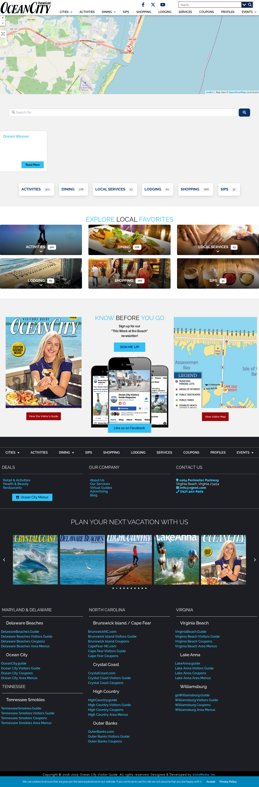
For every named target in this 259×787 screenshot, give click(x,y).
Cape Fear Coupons (103, 656)
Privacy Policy (228, 781)
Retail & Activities (16, 480)
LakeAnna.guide (187, 663)
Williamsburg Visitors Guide (196, 700)
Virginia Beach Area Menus (196, 646)
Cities (64, 12)
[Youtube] (162, 4)
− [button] (3, 23)
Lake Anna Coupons (190, 673)
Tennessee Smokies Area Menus (26, 723)
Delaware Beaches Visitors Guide (26, 636)
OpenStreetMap (237, 92)
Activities (87, 12)
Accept (210, 781)
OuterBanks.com (101, 732)
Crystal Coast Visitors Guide (109, 678)
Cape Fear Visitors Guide (107, 651)
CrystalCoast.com (101, 673)
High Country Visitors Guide (109, 705)
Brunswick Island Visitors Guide (112, 636)
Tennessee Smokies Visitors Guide (27, 713)
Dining (107, 12)
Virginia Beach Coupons (193, 641)
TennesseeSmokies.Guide (21, 708)
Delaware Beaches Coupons (23, 641)
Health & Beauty (16, 484)
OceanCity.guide (14, 663)
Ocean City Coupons (17, 673)
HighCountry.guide (102, 700)
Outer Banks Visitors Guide (109, 736)
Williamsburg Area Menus (195, 710)
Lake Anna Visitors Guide (194, 668)
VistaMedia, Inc (204, 774)
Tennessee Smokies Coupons (24, 718)
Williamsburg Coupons (193, 705)
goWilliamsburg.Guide (192, 695)
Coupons (206, 12)
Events (247, 12)
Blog (93, 495)
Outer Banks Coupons (105, 741)
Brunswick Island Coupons (108, 641)
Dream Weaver (16, 136)
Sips (126, 12)
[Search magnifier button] (250, 4)
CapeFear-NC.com (102, 646)
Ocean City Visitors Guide (20, 668)
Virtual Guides (101, 488)
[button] (4, 560)
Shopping (143, 12)
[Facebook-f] (143, 4)
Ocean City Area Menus (19, 678)
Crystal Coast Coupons (105, 683)
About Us (97, 480)
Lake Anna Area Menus (193, 678)
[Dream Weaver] (130, 49)
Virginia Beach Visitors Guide (197, 636)
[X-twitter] (153, 4)
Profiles (228, 12)
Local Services (110, 189)
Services (185, 12)
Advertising (99, 491)
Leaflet (209, 92)
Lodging (164, 12)
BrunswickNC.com (102, 632)
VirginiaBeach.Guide (191, 632)
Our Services (100, 484)
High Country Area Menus (108, 715)
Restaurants (12, 488)
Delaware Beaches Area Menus (25, 646)
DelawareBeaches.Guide (20, 632)
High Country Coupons (105, 710)
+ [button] (3, 18)
